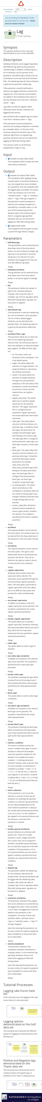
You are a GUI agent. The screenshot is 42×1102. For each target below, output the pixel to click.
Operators (8, 12)
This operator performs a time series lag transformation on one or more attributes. (18, 49)
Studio (30, 9)
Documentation (8, 9)
